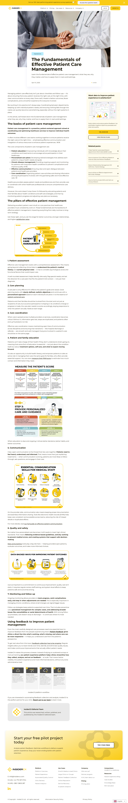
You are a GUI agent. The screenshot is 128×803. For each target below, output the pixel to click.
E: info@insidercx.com (16, 776)
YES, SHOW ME (103, 132)
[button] (44, 8)
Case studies (108, 780)
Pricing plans (85, 784)
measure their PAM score (41, 358)
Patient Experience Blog (112, 776)
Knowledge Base (109, 783)
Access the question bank (88, 3)
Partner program (86, 774)
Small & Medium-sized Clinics (67, 771)
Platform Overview (41, 771)
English (120, 801)
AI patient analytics (64, 786)
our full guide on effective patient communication (43, 524)
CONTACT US (115, 8)
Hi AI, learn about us (87, 777)
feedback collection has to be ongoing (46, 643)
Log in (105, 8)
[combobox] (119, 801)
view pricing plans (103, 137)
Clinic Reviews (40, 780)
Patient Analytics (40, 783)
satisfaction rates (22, 219)
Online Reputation (64, 780)
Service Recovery (63, 783)
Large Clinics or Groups (66, 774)
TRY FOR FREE (104, 745)
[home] (15, 8)
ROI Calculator (109, 786)
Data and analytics (15, 544)
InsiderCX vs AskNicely (111, 770)
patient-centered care (16, 297)
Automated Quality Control (44, 777)
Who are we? (85, 771)
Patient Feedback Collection (67, 777)
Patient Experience (41, 774)
